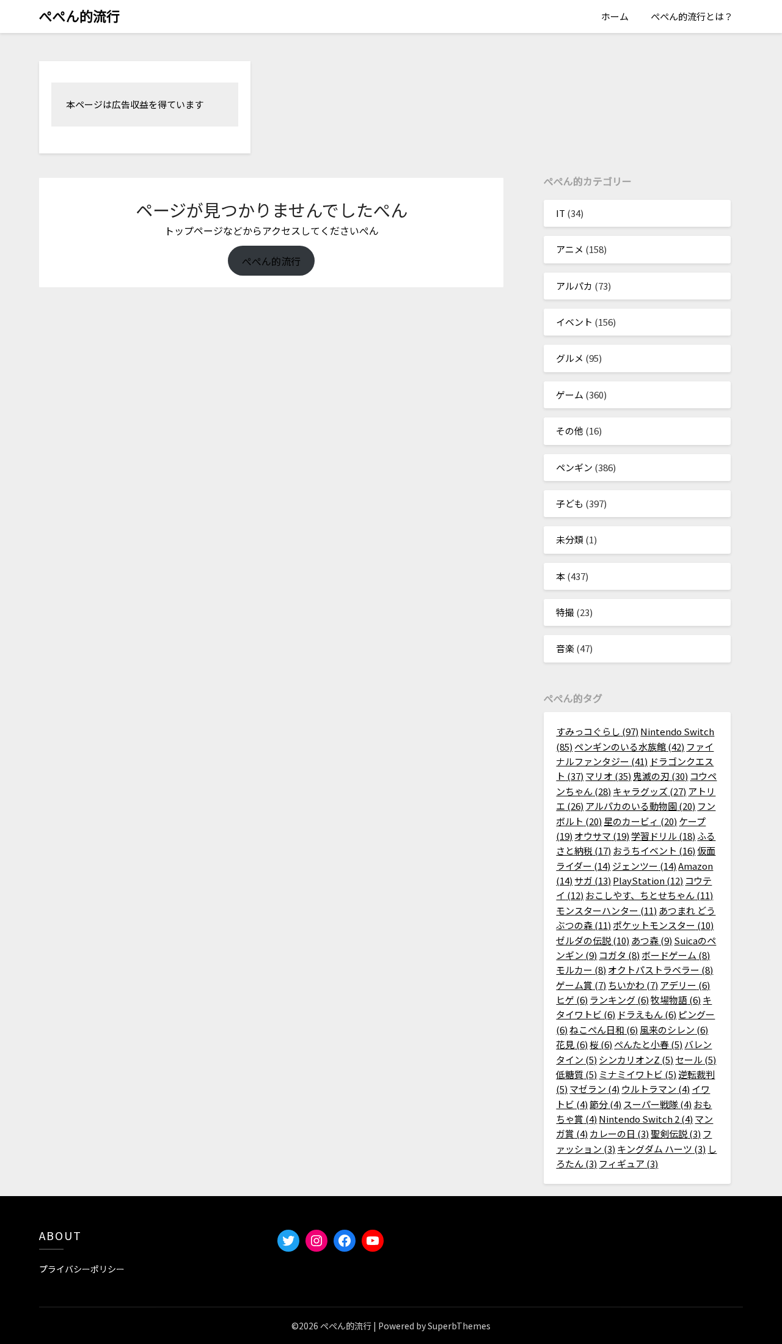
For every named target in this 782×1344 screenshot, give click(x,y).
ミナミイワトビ (637, 1074)
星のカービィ (640, 821)
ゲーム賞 (581, 985)
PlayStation (648, 880)
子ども (569, 503)
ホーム (615, 16)
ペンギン (574, 467)
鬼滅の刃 (660, 775)
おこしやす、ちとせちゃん (649, 895)
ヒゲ (572, 999)
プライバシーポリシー (82, 1269)
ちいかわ (633, 985)
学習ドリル (663, 835)
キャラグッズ (649, 791)
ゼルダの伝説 (592, 940)
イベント (574, 321)
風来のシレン (674, 1029)
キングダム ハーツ (661, 1148)
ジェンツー (644, 865)
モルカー (581, 969)
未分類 (569, 539)
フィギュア (628, 1163)
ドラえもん (646, 1014)
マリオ (608, 775)
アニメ (569, 249)
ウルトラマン (655, 1088)
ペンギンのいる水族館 (629, 746)
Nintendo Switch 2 (646, 1118)
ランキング (619, 999)
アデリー (685, 985)
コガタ (619, 955)
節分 (605, 1104)
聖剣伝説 (676, 1133)
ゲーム (569, 394)
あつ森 (651, 940)
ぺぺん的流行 (79, 15)
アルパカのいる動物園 (640, 805)
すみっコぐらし (597, 731)
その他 (569, 430)
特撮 (565, 612)
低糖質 (576, 1074)
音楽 (565, 648)
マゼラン (594, 1088)
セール (695, 1059)
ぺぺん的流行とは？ (692, 16)
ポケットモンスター (663, 925)
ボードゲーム (675, 955)
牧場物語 (676, 999)
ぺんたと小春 (648, 1044)
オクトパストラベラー (660, 969)
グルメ (569, 357)
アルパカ (574, 285)
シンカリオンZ (636, 1059)
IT (560, 213)
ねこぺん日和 (603, 1029)
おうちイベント (654, 850)
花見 (572, 1044)
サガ (592, 880)
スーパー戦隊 (657, 1104)
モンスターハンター (606, 910)
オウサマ (601, 835)
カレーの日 (619, 1133)
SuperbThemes (459, 1326)
